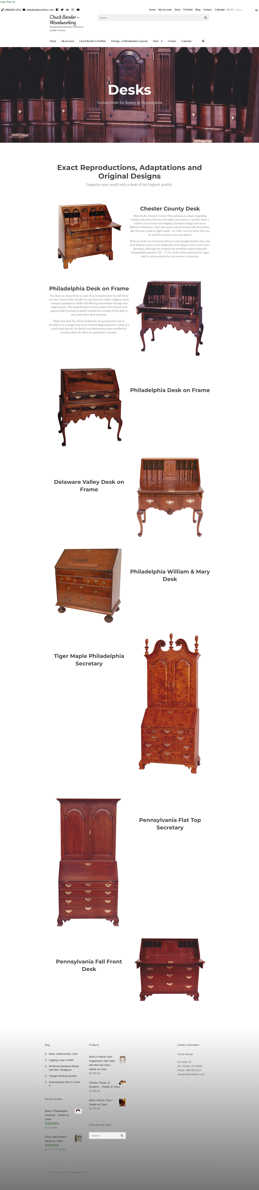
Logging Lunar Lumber (61, 1060)
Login (3, 2)
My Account (165, 9)
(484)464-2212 (13, 9)
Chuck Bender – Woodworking (64, 20)
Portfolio (188, 9)
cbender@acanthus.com (40, 9)
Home (152, 9)
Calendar (220, 9)
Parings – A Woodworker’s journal (129, 41)
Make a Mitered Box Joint (63, 1054)
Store (177, 9)
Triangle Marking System (63, 1076)
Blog (197, 9)
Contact (207, 9)
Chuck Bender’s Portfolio (92, 41)
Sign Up (11, 2)
